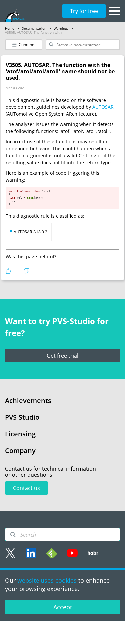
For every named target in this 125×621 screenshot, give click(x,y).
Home (9, 28)
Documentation (34, 28)
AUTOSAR (103, 107)
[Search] (13, 534)
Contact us (26, 488)
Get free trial (62, 355)
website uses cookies (47, 580)
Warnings (61, 28)
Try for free (84, 11)
